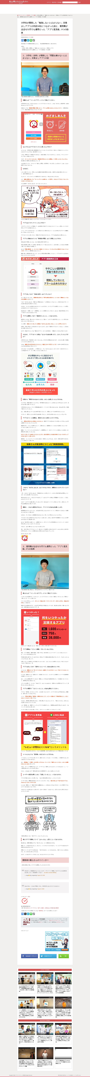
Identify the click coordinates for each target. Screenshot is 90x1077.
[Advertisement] (45, 9)
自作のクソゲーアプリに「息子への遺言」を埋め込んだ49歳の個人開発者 (42, 908)
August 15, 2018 (41, 875)
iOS (30, 533)
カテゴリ (49, 2)
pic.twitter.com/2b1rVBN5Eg (50, 872)
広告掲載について (72, 1075)
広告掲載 (59, 2)
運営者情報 (60, 1075)
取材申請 (54, 2)
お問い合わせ (78, 1075)
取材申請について (66, 1075)
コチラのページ (59, 922)
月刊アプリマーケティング (54, 920)
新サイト (41, 922)
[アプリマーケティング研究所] (18, 2)
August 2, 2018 (40, 888)
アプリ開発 (33, 15)
